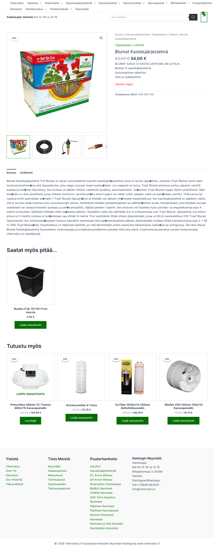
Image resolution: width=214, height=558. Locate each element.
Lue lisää (30, 420)
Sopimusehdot (57, 484)
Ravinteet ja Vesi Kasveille (106, 523)
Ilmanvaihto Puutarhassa (105, 484)
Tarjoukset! (82, 9)
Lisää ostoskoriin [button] (30, 325)
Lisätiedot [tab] (26, 172)
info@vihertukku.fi (143, 489)
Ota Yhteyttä (14, 479)
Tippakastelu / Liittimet (165, 34)
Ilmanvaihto (52, 3)
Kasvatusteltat (108, 3)
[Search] (193, 17)
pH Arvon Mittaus (101, 479)
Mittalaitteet (178, 3)
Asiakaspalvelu (57, 470)
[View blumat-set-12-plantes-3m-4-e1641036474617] (44, 146)
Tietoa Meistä (14, 484)
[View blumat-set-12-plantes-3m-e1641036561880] (18, 146)
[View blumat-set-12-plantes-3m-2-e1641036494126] (69, 146)
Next (106, 146)
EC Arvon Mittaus (101, 475)
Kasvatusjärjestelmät (79, 3)
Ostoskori (12, 475)
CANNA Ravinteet (101, 492)
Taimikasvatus (34, 9)
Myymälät (54, 466)
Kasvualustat (156, 3)
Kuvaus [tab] (11, 172)
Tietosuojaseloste (59, 488)
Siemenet (16, 9)
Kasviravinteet (132, 3)
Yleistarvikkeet (59, 9)
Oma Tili (11, 470)
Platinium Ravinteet (102, 506)
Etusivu (119, 34)
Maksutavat (55, 475)
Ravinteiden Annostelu (104, 528)
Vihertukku (17, 3)
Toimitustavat (56, 479)
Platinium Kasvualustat (104, 510)
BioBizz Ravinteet (101, 488)
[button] (40, 3)
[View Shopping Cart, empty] (204, 17)
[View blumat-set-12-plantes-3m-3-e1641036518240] (95, 146)
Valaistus (32, 3)
